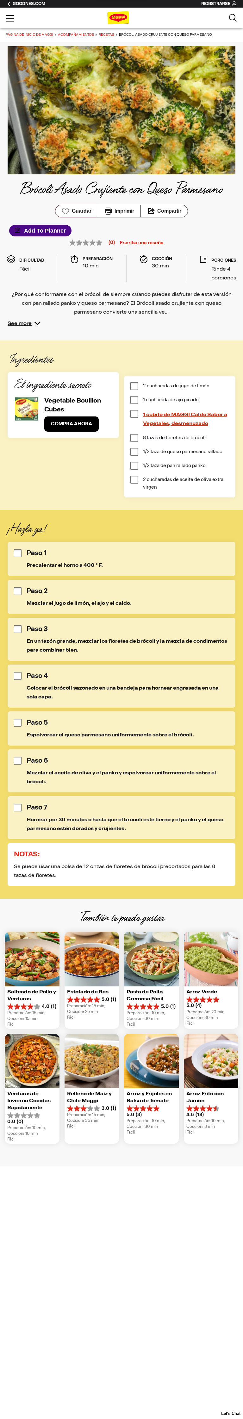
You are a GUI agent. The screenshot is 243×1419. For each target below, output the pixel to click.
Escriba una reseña (142, 243)
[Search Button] (233, 18)
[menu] (10, 19)
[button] (24, 323)
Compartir (169, 211)
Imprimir (124, 211)
